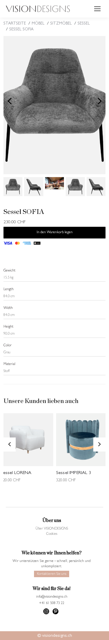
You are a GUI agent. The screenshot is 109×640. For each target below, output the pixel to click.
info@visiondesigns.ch (51, 597)
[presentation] (9, 101)
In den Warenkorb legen (55, 232)
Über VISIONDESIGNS (51, 529)
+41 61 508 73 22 (51, 603)
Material (9, 364)
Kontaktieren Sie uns (51, 574)
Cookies (51, 534)
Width (8, 308)
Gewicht (9, 271)
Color (7, 345)
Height (8, 327)
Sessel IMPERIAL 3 (73, 473)
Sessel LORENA (16, 473)
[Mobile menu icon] (97, 9)
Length (8, 289)
